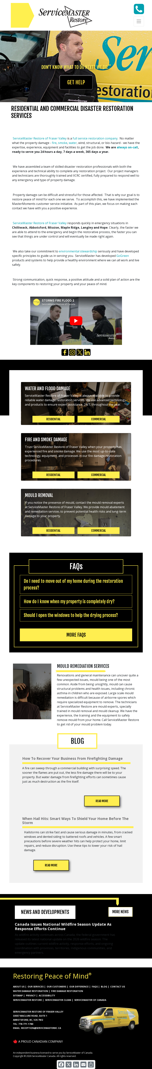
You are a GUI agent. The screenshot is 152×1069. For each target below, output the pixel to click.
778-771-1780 (25, 1024)
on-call (133, 147)
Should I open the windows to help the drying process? (71, 615)
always (122, 147)
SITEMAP (18, 995)
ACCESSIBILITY (47, 995)
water (73, 143)
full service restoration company (95, 138)
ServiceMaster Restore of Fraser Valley (40, 138)
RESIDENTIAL (53, 419)
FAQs (95, 986)
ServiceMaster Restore (27, 1000)
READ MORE (102, 801)
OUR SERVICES (36, 986)
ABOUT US (18, 986)
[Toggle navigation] (139, 21)
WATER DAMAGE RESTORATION (30, 991)
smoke (62, 143)
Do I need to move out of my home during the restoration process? (73, 584)
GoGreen (122, 256)
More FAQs (76, 635)
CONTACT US (117, 986)
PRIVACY (31, 995)
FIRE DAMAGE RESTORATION (67, 991)
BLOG (104, 986)
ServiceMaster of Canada (90, 1000)
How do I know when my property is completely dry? (69, 601)
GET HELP (76, 82)
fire (54, 143)
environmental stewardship (78, 251)
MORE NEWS (120, 911)
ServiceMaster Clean (58, 1000)
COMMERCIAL (98, 419)
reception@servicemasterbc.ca (41, 1028)
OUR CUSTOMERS (56, 986)
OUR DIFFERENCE (79, 986)
